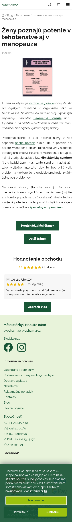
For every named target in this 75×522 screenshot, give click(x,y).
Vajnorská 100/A (15, 428)
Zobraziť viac (37, 307)
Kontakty (10, 397)
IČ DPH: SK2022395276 (19, 439)
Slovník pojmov (14, 408)
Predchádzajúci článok (37, 225)
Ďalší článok (37, 239)
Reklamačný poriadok (18, 391)
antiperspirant (54, 207)
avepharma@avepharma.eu (22, 330)
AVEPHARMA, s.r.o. (16, 423)
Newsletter (11, 386)
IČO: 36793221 (13, 445)
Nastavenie (36, 500)
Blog (7, 402)
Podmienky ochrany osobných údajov (29, 375)
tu (45, 491)
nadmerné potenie (41, 103)
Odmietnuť (20, 512)
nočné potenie (25, 143)
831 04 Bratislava (15, 434)
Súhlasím (52, 512)
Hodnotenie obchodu (37, 259)
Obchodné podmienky (19, 370)
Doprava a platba (15, 380)
